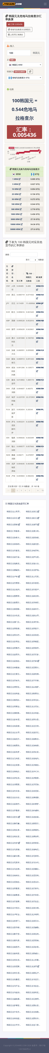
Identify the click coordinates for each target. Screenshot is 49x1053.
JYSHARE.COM (21, 1045)
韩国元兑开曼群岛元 (13, 811)
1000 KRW (15, 214)
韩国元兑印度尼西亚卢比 (32, 584)
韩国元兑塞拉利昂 (32, 935)
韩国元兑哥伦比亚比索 (32, 701)
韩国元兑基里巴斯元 (13, 805)
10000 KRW (15, 224)
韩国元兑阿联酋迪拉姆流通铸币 (13, 629)
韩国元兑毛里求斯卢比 (13, 863)
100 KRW (15, 204)
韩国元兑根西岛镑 (13, 746)
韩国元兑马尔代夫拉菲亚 (32, 863)
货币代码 (7, 275)
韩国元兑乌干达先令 (13, 987)
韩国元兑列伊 (12, 843)
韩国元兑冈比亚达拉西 (32, 753)
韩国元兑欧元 (31, 518)
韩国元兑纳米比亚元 (13, 876)
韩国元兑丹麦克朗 (13, 551)
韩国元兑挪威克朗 (13, 571)
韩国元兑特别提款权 (13, 1019)
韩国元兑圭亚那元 (13, 766)
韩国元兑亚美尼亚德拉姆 (32, 636)
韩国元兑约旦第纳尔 (13, 792)
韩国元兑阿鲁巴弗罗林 (13, 649)
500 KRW (15, 209)
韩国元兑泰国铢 (13, 609)
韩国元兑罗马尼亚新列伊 (32, 558)
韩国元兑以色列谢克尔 (13, 590)
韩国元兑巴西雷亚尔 (13, 584)
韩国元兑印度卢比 (32, 590)
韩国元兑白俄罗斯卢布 (32, 688)
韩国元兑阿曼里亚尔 (13, 889)
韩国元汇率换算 (13, 531)
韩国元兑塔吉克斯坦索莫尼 (13, 961)
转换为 (16, 71)
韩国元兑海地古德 (13, 772)
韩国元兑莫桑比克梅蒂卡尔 (32, 870)
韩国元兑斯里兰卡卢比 (32, 824)
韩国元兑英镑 (12, 524)
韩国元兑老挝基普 (32, 818)
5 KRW (15, 184)
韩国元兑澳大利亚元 (32, 532)
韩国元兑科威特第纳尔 (32, 811)
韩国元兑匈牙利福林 (32, 551)
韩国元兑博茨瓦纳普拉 (13, 688)
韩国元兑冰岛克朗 (13, 616)
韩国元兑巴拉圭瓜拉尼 (32, 902)
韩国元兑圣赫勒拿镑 (32, 928)
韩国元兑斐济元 (32, 732)
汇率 (20, 281)
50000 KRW (15, 229)
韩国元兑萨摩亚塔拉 (13, 1006)
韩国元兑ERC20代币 (32, 772)
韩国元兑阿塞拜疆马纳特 (32, 649)
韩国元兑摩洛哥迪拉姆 (32, 837)
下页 (43, 490)
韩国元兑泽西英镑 (13, 785)
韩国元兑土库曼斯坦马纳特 (32, 961)
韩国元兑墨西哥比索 (13, 597)
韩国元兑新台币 (32, 615)
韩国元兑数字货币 (13, 935)
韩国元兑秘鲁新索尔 (13, 896)
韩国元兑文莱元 (13, 674)
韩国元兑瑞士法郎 (32, 564)
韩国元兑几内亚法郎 (13, 759)
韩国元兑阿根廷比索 (32, 642)
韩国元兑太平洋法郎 (13, 1026)
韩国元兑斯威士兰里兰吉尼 (32, 954)
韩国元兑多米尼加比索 (13, 720)
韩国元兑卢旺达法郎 (13, 915)
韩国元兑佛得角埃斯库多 (13, 714)
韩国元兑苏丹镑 (13, 927)
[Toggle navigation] (45, 4)
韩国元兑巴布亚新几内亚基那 (32, 896)
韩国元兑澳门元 (13, 622)
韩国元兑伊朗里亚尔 (32, 779)
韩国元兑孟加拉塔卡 (13, 662)
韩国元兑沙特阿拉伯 (32, 915)
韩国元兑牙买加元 (32, 785)
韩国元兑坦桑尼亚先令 (13, 980)
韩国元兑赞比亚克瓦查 (32, 1006)
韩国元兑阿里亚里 (32, 844)
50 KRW (15, 199)
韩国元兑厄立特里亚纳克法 (32, 727)
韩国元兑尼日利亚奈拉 (32, 876)
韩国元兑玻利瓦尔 (32, 993)
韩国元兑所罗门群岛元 (13, 922)
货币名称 (12, 275)
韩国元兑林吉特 (32, 596)
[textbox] (24, 65)
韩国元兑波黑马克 (13, 655)
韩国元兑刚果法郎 (32, 694)
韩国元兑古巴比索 (32, 707)
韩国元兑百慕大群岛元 (32, 668)
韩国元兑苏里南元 (32, 941)
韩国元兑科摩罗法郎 (32, 805)
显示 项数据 (35, 259)
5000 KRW (15, 219)
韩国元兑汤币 (31, 966)
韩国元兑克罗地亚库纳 (32, 571)
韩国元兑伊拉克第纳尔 (13, 779)
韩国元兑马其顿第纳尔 (13, 850)
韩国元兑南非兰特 (32, 610)
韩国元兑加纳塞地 (32, 746)
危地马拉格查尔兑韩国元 (20, 29)
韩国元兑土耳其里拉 (32, 577)
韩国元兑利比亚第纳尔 (13, 837)
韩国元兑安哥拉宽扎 (13, 642)
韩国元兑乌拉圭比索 (32, 987)
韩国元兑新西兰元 (13, 603)
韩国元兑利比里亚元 (13, 831)
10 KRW (15, 189)
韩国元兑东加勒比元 (32, 1013)
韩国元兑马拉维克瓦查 (13, 870)
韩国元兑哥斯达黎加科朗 (13, 707)
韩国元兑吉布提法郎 (32, 714)
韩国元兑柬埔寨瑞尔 (32, 798)
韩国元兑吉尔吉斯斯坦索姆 (13, 798)
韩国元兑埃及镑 (13, 726)
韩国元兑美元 (31, 511)
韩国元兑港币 (31, 524)
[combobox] (24, 65)
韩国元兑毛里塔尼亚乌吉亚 (32, 857)
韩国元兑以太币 (13, 732)
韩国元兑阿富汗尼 (32, 629)
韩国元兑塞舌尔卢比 (32, 922)
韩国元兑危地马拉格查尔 (32, 759)
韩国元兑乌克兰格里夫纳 (32, 980)
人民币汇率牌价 (16, 34)
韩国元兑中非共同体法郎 (13, 1013)
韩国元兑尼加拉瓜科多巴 (13, 883)
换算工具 (39, 279)
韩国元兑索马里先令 (13, 941)
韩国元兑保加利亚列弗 (13, 545)
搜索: (7, 254)
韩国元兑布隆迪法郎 (13, 668)
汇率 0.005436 (16, 24)
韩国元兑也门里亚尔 (32, 1026)
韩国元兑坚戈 (12, 817)
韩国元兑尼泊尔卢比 (32, 883)
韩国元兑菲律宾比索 (32, 603)
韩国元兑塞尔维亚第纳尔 (32, 909)
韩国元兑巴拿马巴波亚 (32, 889)
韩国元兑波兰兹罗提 (13, 558)
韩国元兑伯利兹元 (13, 694)
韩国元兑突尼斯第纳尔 (13, 967)
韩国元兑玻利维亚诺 (32, 675)
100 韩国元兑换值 (29, 277)
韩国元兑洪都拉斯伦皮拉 (32, 766)
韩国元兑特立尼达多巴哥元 (13, 974)
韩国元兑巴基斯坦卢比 (13, 902)
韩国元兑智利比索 (13, 701)
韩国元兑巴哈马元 (13, 681)
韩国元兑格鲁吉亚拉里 (32, 740)
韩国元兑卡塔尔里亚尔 (13, 909)
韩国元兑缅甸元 (32, 849)
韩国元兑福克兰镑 (13, 740)
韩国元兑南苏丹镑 (13, 948)
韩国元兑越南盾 (13, 999)
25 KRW (15, 194)
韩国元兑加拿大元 (13, 538)
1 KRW (15, 179)
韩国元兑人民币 (13, 511)
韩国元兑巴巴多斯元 (32, 655)
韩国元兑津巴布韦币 (32, 623)
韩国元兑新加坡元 (32, 538)
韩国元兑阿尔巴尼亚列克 (13, 636)
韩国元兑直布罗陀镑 (13, 753)
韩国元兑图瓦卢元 (32, 974)
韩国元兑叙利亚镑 (13, 954)
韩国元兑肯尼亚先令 (32, 792)
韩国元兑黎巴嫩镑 (13, 824)
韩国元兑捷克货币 (32, 545)
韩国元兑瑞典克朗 (13, 564)
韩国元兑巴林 (31, 661)
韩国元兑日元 (12, 518)
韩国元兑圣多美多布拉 (32, 948)
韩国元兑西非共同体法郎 (32, 1019)
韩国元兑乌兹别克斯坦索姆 (13, 993)
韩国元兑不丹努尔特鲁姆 (32, 681)
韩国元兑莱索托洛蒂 (32, 831)
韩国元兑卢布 (12, 576)
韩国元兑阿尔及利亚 (32, 720)
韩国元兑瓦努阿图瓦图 (32, 1000)
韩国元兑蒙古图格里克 (13, 857)
